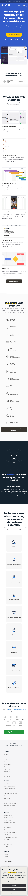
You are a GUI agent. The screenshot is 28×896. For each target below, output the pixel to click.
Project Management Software (10, 837)
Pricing (5, 759)
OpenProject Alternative (9, 822)
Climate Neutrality (8, 861)
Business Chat (7, 842)
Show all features (13, 281)
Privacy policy (4, 893)
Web (9, 709)
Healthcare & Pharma (8, 808)
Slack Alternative (7, 829)
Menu (24, 5)
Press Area (6, 866)
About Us (6, 856)
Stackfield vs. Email (8, 844)
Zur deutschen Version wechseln (13, 1)
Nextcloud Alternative (9, 825)
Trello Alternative (8, 834)
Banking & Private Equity (9, 788)
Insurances (6, 800)
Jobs (5, 859)
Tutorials (6, 854)
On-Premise (6, 761)
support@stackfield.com (16, 745)
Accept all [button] (14, 885)
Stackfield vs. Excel (8, 847)
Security (5, 757)
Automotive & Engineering (10, 803)
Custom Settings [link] (5, 881)
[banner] (14, 881)
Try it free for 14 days (14, 34)
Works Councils (7, 798)
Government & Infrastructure (10, 786)
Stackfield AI (6, 774)
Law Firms (6, 783)
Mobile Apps (7, 769)
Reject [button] (14, 889)
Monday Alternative (8, 817)
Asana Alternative (8, 815)
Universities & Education (9, 805)
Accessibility (6, 863)
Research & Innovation (9, 791)
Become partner (7, 764)
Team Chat (6, 839)
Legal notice (10, 893)
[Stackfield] (6, 5)
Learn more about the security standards (14, 429)
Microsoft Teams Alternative (10, 832)
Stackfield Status (7, 776)
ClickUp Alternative (8, 820)
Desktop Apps (7, 766)
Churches (6, 795)
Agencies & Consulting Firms (10, 793)
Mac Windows (16, 711)
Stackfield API (7, 771)
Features (6, 754)
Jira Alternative (7, 827)
